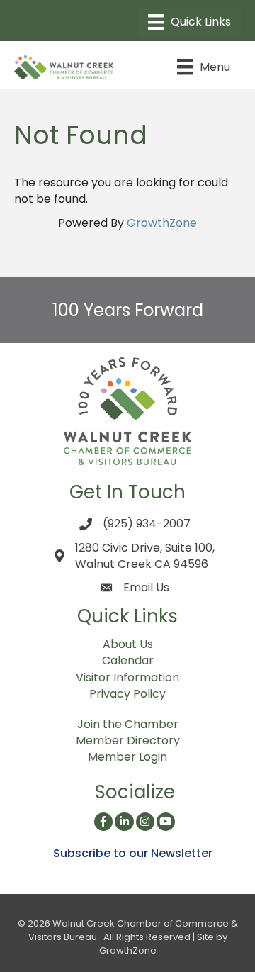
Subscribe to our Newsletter (132, 853)
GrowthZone (162, 223)
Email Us (146, 587)
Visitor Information (127, 677)
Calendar (128, 660)
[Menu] (189, 22)
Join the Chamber (127, 724)
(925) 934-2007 (147, 523)
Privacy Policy (127, 694)
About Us (128, 644)
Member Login (127, 757)
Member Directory (128, 740)
